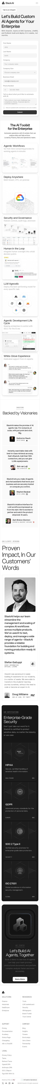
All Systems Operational (30, 1080)
